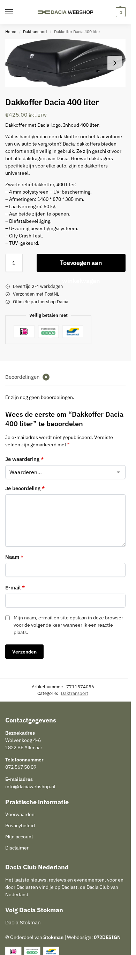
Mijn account (19, 836)
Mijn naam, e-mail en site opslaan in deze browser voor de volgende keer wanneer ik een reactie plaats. (68, 625)
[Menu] (15, 12)
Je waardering (24, 459)
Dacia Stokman (23, 922)
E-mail (15, 587)
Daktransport (35, 31)
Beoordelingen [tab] (26, 377)
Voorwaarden (20, 814)
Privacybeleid (20, 825)
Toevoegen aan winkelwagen (81, 265)
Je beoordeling (25, 488)
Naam (14, 557)
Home (10, 31)
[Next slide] (114, 63)
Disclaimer (17, 848)
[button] (120, 12)
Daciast (69, 887)
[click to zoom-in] (65, 63)
